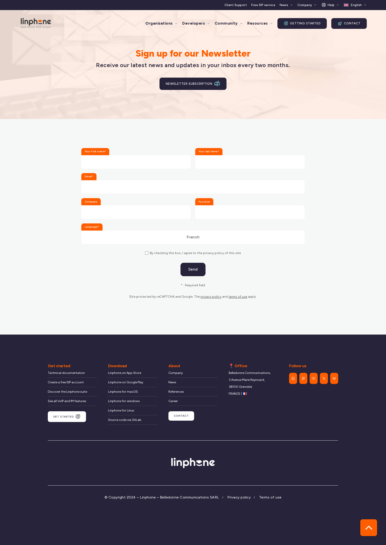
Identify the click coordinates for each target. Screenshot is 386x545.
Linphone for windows (124, 401)
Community (226, 23)
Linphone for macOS (123, 392)
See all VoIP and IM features (67, 401)
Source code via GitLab (124, 420)
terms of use (238, 296)
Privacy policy (239, 497)
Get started (63, 416)
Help (331, 5)
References (176, 392)
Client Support (235, 5)
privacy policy (211, 296)
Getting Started (305, 23)
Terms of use (270, 497)
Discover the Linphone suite (67, 392)
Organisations (159, 23)
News (284, 5)
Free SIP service (263, 5)
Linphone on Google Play (125, 382)
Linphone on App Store (124, 373)
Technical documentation (66, 373)
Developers (193, 23)
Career (173, 401)
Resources (257, 23)
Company (305, 5)
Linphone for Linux (121, 410)
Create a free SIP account (66, 382)
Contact (352, 23)
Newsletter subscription (189, 83)
